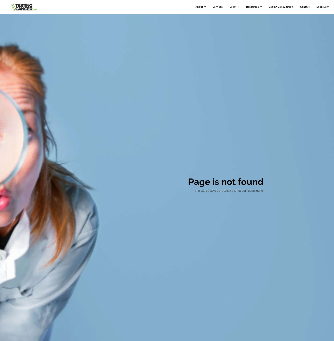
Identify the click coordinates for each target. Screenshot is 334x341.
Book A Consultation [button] (281, 6)
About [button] (199, 6)
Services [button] (218, 6)
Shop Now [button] (322, 6)
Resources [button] (252, 6)
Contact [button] (304, 6)
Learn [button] (233, 6)
